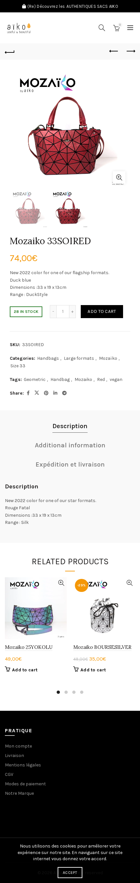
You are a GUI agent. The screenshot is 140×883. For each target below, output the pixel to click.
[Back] (10, 51)
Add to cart (102, 311)
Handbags (48, 358)
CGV (9, 774)
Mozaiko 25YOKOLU (28, 647)
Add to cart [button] (24, 670)
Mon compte (18, 746)
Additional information (70, 445)
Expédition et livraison (70, 464)
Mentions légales (23, 765)
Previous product (114, 51)
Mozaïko (108, 358)
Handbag (60, 379)
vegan (116, 379)
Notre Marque (19, 793)
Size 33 (17, 366)
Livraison (14, 755)
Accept (70, 872)
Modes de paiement (25, 784)
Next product (130, 51)
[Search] (102, 28)
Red (101, 379)
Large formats (79, 358)
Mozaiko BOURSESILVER (102, 647)
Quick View (61, 583)
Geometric (35, 379)
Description (70, 426)
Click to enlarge (119, 177)
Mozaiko (83, 379)
